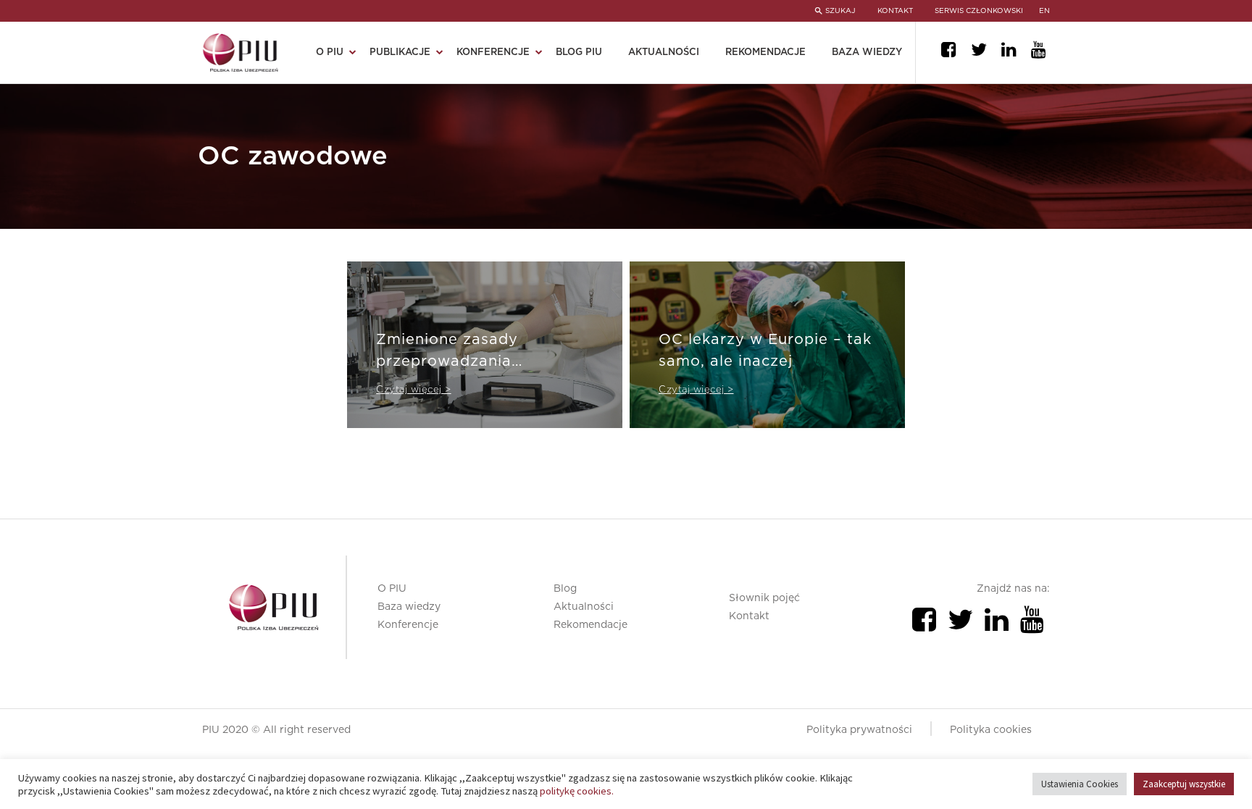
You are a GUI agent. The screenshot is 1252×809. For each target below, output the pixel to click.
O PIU (391, 589)
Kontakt (749, 616)
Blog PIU (579, 52)
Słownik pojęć (764, 598)
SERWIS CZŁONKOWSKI (979, 10)
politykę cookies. (577, 790)
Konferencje (407, 625)
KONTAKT (895, 10)
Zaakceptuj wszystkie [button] (1184, 784)
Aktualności (663, 52)
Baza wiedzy (867, 52)
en (1044, 10)
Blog (565, 589)
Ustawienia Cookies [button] (1079, 784)
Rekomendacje (765, 52)
